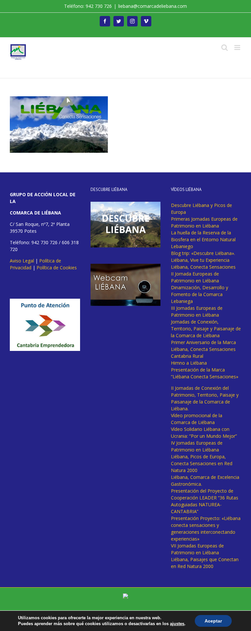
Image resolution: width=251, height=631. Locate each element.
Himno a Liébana (189, 363)
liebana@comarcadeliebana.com (152, 6)
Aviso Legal (22, 261)
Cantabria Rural (187, 356)
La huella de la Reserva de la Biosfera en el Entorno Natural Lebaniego (203, 239)
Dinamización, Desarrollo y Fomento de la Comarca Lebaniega (199, 294)
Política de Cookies (57, 267)
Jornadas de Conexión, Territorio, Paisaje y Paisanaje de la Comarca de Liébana (206, 329)
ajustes (177, 623)
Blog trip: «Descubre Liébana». (203, 253)
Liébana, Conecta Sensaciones (203, 267)
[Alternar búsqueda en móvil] (224, 47)
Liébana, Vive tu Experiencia (200, 260)
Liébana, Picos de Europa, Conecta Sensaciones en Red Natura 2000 (201, 463)
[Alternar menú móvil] (237, 47)
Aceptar (213, 620)
